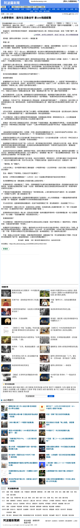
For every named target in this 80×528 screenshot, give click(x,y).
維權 (71, 9)
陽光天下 (58, 515)
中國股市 (23, 389)
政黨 (37, 497)
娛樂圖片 (58, 506)
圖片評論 (65, 497)
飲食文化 (13, 509)
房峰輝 (5, 392)
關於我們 (48, 521)
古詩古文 (15, 503)
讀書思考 (35, 503)
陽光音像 (71, 515)
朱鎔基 (9, 387)
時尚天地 (45, 509)
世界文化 (28, 503)
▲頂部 (75, 521)
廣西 (14, 387)
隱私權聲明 (68, 521)
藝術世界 (71, 500)
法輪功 (5, 389)
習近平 (51, 387)
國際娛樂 (38, 506)
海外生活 (38, 500)
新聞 (9, 7)
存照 (56, 497)
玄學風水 (45, 500)
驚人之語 (24, 497)
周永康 (26, 392)
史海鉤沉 (19, 500)
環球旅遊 (69, 509)
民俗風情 (9, 512)
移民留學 (38, 509)
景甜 (22, 387)
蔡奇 (10, 392)
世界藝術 (47, 503)
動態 (29, 497)
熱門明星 (25, 506)
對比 (52, 497)
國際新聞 (36, 9)
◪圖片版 (71, 14)
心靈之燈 (32, 500)
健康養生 (13, 500)
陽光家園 (64, 515)
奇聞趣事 (51, 509)
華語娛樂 (19, 506)
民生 (67, 9)
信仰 (40, 11)
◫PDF (76, 14)
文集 (33, 497)
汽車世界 (32, 509)
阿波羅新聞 (12, 3)
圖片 (46, 11)
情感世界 (19, 509)
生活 (19, 7)
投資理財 (22, 503)
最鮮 (8, 509)
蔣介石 (56, 389)
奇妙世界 (63, 509)
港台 (36, 11)
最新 (4, 9)
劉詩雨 (27, 240)
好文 (45, 497)
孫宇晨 (45, 387)
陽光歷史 (45, 515)
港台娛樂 (32, 506)
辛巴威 (67, 389)
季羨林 (5, 249)
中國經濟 (28, 9)
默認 (75, 23)
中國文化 (64, 500)
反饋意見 (54, 521)
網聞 (53, 9)
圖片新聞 (13, 495)
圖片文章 (67, 503)
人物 (49, 9)
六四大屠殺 (66, 387)
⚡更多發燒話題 (9, 384)
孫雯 (44, 389)
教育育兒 (58, 500)
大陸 (22, 9)
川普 (26, 387)
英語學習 (41, 503)
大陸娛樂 (13, 506)
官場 (62, 9)
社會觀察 (25, 509)
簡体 (65, 1)
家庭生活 (25, 500)
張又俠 (73, 387)
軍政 (10, 9)
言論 (11, 497)
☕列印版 (65, 14)
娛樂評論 (45, 506)
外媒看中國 (17, 497)
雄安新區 (49, 389)
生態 (31, 11)
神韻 (18, 387)
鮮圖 (14, 512)
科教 (58, 9)
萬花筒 (57, 509)
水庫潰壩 (11, 389)
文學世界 (54, 503)
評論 (14, 7)
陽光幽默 (52, 515)
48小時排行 (8, 400)
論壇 (37, 7)
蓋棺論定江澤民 (17, 515)
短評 (41, 497)
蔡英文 (15, 392)
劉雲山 (73, 389)
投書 (48, 497)
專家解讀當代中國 (28, 515)
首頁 (3, 7)
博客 (42, 7)
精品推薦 (51, 506)
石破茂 (39, 389)
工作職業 (51, 500)
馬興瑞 (30, 387)
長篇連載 (60, 503)
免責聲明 (61, 521)
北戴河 (62, 389)
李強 (34, 389)
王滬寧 (29, 389)
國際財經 (43, 9)
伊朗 (4, 387)
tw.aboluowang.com (39, 1)
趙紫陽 (20, 392)
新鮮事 (26, 7)
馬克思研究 (38, 515)
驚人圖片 (9, 515)
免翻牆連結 (72, 1)
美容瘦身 (9, 503)
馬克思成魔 (38, 387)
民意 (60, 497)
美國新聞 (16, 9)
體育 (76, 9)
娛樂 (31, 7)
